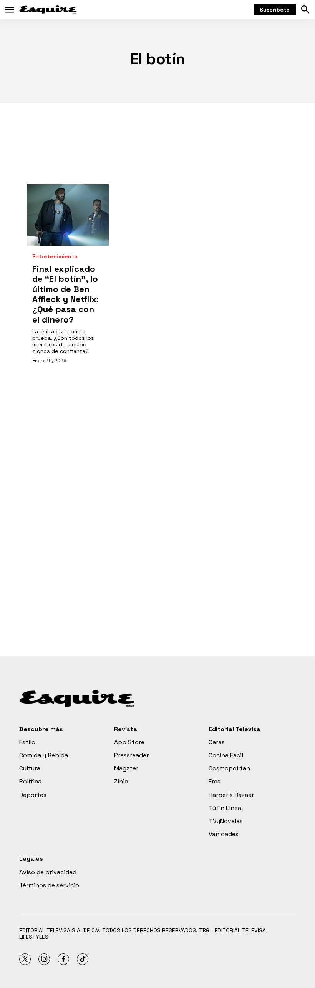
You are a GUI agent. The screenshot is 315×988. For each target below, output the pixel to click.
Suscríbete (275, 9)
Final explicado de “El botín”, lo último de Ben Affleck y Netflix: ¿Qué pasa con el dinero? (65, 294)
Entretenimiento (55, 256)
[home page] (48, 9)
